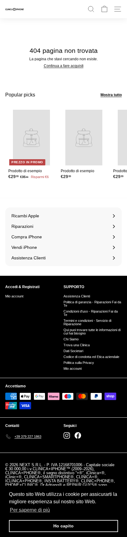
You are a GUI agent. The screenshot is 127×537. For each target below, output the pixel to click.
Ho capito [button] (63, 525)
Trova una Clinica (76, 345)
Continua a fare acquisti (64, 66)
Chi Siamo (71, 339)
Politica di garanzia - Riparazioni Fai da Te (92, 303)
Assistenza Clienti (76, 296)
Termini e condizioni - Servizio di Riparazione (87, 322)
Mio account (14, 296)
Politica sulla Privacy (78, 362)
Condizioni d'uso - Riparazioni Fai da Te (90, 313)
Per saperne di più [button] (30, 510)
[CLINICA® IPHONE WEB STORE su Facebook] (78, 435)
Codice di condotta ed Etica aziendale (91, 357)
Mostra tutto (111, 95)
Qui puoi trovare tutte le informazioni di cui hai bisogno (92, 331)
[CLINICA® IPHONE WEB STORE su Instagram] (66, 435)
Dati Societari (73, 351)
